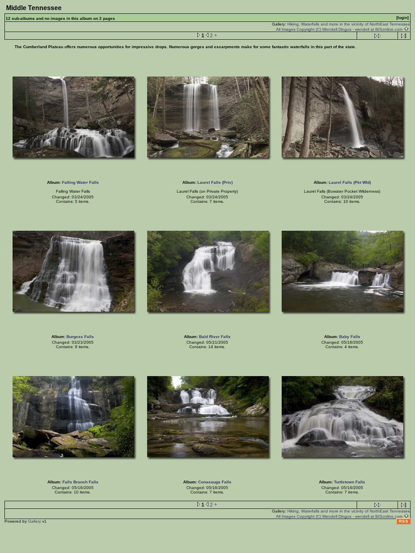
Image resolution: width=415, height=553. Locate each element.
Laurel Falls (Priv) (215, 182)
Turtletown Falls (349, 482)
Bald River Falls (215, 336)
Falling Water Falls (80, 182)
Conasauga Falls (214, 482)
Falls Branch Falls (80, 482)
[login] (402, 17)
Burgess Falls (80, 336)
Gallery (34, 521)
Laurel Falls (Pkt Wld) (350, 182)
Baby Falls (349, 336)
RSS (404, 521)
